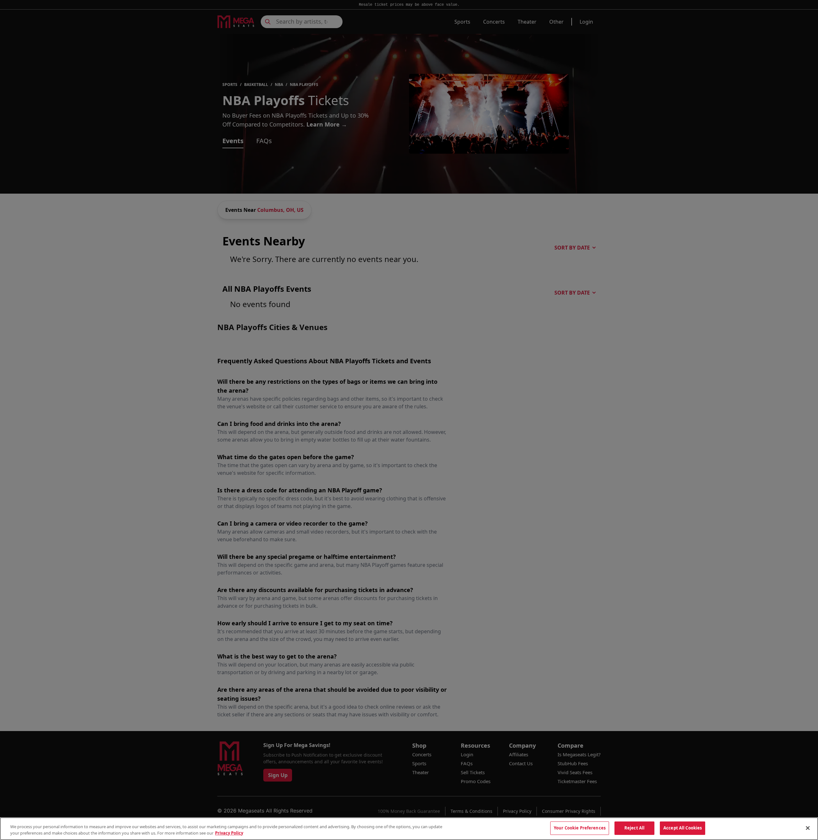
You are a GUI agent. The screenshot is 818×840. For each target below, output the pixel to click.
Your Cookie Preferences (580, 828)
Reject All (634, 828)
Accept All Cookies (682, 828)
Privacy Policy (229, 833)
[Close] (808, 828)
